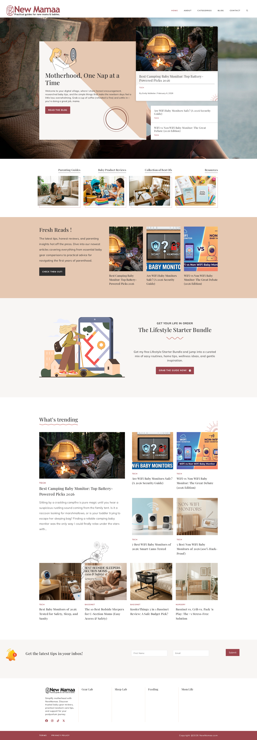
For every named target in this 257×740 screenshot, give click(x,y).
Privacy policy (60, 735)
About (188, 10)
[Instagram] (52, 720)
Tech (141, 87)
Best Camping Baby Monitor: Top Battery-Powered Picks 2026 (171, 78)
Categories (205, 10)
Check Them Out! (52, 271)
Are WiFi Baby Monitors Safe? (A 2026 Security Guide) (182, 112)
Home (174, 10)
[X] (63, 720)
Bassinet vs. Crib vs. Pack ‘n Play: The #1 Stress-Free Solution (194, 613)
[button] (247, 10)
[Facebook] (46, 720)
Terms (43, 735)
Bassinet (90, 604)
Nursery (180, 604)
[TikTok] (58, 720)
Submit (232, 652)
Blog (221, 10)
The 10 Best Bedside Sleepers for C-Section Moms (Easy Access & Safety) (104, 613)
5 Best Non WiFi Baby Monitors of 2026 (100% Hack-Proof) (197, 548)
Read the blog (57, 110)
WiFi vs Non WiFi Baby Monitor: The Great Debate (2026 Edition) (180, 129)
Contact (235, 10)
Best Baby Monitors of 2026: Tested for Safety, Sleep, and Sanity (58, 613)
